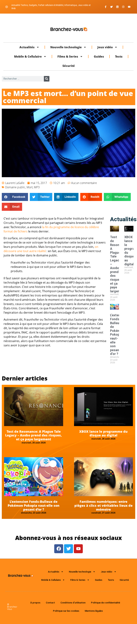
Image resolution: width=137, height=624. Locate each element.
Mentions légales (94, 611)
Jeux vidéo (105, 47)
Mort (30, 187)
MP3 (37, 187)
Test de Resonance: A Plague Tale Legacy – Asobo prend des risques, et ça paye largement (33, 435)
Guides (99, 56)
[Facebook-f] (105, 6)
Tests (119, 56)
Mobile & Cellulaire (28, 56)
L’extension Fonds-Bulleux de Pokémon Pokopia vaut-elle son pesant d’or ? (118, 334)
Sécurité (68, 66)
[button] (15, 197)
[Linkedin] (117, 6)
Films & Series (67, 56)
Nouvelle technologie (66, 47)
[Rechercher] (46, 79)
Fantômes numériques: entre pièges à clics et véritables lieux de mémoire (103, 505)
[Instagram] (123, 6)
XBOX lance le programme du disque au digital (103, 433)
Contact (50, 602)
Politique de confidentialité (105, 602)
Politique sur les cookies (66, 611)
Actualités (27, 47)
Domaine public (15, 187)
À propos (35, 602)
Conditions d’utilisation (72, 602)
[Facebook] (58, 548)
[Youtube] (129, 6)
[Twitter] (111, 6)
